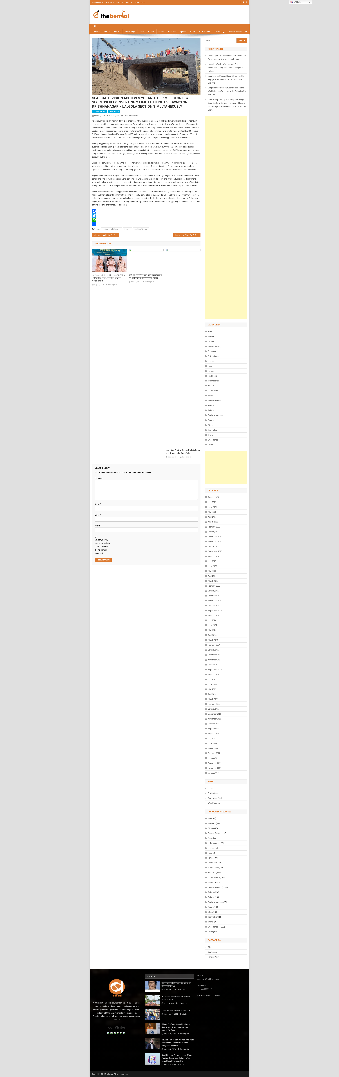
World (192, 31)
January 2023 (214, 709)
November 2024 (214, 601)
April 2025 (212, 576)
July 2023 (212, 679)
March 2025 (213, 581)
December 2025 (214, 537)
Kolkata (117, 31)
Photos (107, 31)
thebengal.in (114, 116)
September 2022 (215, 729)
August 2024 (213, 615)
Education (212, 351)
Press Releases (235, 31)
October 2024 (213, 606)
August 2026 (213, 497)
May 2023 (212, 689)
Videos (97, 31)
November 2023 (214, 660)
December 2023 (214, 655)
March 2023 (213, 699)
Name (98, 504)
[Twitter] (146, 215)
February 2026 (214, 527)
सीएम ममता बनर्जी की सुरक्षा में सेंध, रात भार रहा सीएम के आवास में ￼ (176, 984)
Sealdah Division (141, 229)
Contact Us (128, 2)
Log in (210, 788)
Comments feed (215, 798)
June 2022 (212, 743)
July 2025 (212, 561)
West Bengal (130, 31)
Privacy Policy (140, 2)
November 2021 (214, 768)
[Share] (146, 224)
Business (172, 31)
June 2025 (212, 566)
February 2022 (214, 753)
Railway (127, 229)
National (211, 396)
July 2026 (212, 502)
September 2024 (215, 610)
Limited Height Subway (111, 229)
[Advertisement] (226, 217)
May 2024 (212, 630)
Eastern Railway (99, 111)
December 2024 (214, 596)
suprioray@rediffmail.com (208, 979)
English (297, 2)
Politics (151, 31)
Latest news (213, 391)
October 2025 (213, 546)
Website (98, 526)
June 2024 (212, 625)
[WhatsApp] (146, 220)
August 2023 (213, 674)
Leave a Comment (131, 116)
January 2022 (214, 758)
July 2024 (212, 620)
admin (184, 1014)
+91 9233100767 (213, 996)
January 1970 (214, 773)
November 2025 (214, 541)
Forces (161, 31)
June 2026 (212, 507)
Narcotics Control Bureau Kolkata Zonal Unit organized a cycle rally (183, 451)
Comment (99, 478)
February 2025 (214, 586)
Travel (210, 435)
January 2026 (214, 532)
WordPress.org (214, 803)
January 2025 (214, 591)
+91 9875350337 (204, 989)
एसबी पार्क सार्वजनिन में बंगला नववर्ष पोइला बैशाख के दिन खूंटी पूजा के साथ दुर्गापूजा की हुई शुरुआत (145, 276)
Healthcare (212, 376)
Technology (220, 31)
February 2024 (214, 645)
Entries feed (213, 793)
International (213, 381)
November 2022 (214, 719)
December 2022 (214, 714)
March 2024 (213, 640)
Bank (210, 331)
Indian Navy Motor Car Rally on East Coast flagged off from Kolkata (107, 235)
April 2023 (212, 694)
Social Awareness (215, 415)
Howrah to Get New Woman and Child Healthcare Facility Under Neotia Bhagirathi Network (226, 67)
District (211, 341)
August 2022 (213, 733)
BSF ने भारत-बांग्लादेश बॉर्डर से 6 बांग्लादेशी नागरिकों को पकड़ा (176, 998)
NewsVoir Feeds (214, 400)
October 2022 (213, 724)
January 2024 (214, 650)
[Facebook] (146, 211)
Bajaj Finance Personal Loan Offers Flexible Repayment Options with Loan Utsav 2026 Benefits (226, 79)
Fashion (211, 361)
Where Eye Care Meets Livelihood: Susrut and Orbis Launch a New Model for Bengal (227, 57)
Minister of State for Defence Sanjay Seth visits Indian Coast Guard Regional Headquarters (187, 235)
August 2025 (213, 556)
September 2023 (215, 670)
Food (210, 366)
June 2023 (212, 684)
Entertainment (205, 31)
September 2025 (215, 551)
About (118, 2)
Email (98, 515)
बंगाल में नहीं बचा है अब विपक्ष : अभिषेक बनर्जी (176, 1010)
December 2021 (214, 763)
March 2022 (213, 748)
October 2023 (213, 665)
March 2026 (213, 522)
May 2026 (212, 512)
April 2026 (212, 517)
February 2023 (214, 704)
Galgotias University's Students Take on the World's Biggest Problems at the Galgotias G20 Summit (227, 91)
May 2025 (212, 571)
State (141, 31)
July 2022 (212, 739)
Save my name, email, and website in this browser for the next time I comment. (102, 546)
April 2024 (212, 635)
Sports (183, 31)
